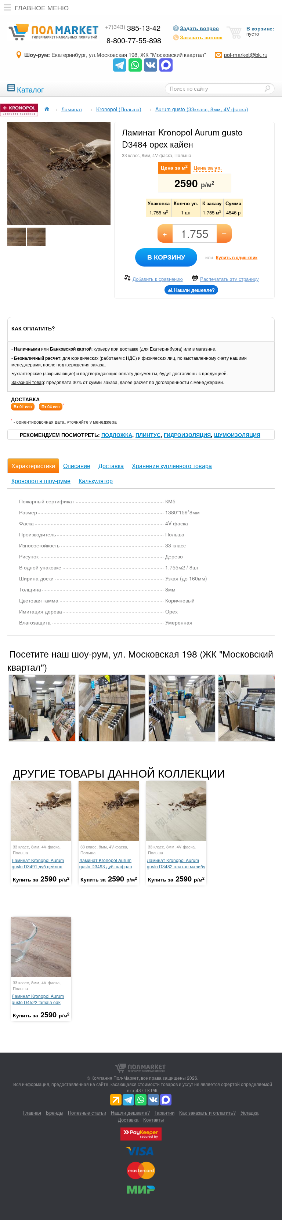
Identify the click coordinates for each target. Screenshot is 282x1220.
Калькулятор (96, 481)
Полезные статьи (87, 1112)
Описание (76, 465)
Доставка (111, 465)
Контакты (153, 1119)
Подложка (116, 434)
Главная (32, 1112)
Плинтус (147, 434)
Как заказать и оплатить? (207, 1112)
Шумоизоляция (237, 434)
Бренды (54, 1112)
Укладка (249, 1112)
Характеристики (33, 465)
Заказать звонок (201, 37)
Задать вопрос (199, 28)
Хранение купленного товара (172, 465)
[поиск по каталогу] (267, 88)
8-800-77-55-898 (133, 40)
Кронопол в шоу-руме (40, 481)
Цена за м (174, 167)
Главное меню (42, 7)
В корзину (166, 257)
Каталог (30, 88)
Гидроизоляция (187, 434)
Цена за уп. (208, 167)
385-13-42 (132, 27)
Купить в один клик (236, 257)
